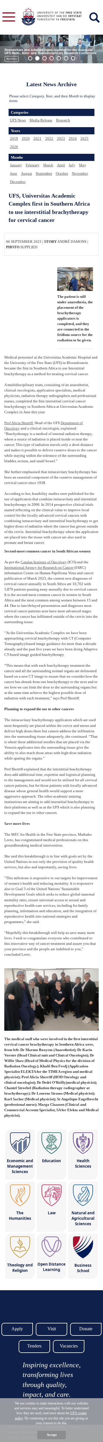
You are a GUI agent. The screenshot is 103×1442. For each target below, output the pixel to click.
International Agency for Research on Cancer (39, 567)
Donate (85, 1328)
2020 (26, 138)
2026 (14, 147)
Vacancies (69, 1345)
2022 (49, 138)
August (26, 173)
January (16, 165)
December (17, 182)
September (44, 173)
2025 (84, 138)
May (82, 165)
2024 (73, 138)
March (48, 165)
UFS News (18, 120)
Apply (17, 1328)
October (62, 173)
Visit (51, 1328)
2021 (37, 138)
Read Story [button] (12, 59)
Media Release (40, 120)
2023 (61, 138)
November (80, 173)
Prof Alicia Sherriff (18, 423)
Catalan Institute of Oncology (44, 562)
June (13, 173)
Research (63, 120)
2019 (14, 138)
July (72, 165)
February (32, 165)
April (61, 165)
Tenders (34, 1345)
